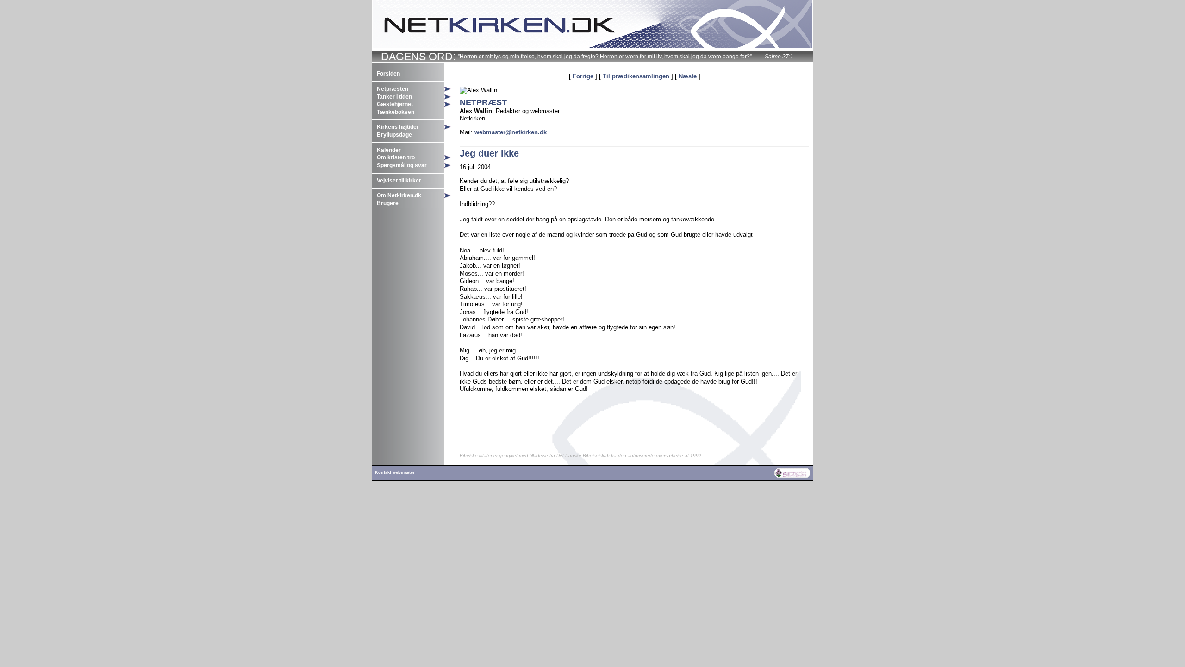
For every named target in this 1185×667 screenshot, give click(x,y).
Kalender (389, 150)
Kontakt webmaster (395, 472)
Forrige (583, 76)
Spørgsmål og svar (402, 165)
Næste (688, 76)
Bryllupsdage (394, 135)
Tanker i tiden (394, 97)
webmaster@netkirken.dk (510, 132)
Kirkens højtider (398, 127)
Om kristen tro (396, 157)
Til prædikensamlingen (636, 76)
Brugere (388, 203)
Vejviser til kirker (399, 180)
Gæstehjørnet (395, 104)
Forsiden (388, 73)
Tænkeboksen (395, 112)
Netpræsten (392, 89)
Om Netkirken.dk (399, 195)
